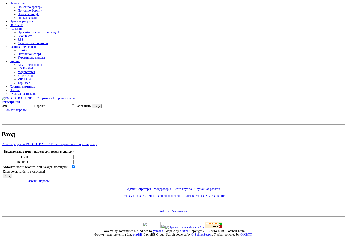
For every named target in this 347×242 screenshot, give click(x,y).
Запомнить (83, 106)
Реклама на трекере (23, 93)
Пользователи (27, 17)
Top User (24, 83)
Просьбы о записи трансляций (38, 32)
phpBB (137, 234)
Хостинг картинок (22, 86)
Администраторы (30, 64)
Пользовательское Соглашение (203, 195)
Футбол (23, 50)
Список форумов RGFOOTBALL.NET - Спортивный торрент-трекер (49, 144)
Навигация (17, 3)
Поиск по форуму (30, 10)
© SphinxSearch (201, 234)
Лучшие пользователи (33, 43)
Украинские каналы (31, 57)
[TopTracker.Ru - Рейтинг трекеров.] (213, 227)
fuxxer (184, 231)
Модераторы (26, 72)
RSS (20, 39)
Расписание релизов (23, 46)
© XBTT (246, 234)
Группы (15, 61)
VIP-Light (24, 79)
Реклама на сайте (134, 195)
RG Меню (16, 28)
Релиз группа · (184, 189)
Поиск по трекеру (30, 7)
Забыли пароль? (16, 110)
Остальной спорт (29, 54)
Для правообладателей (164, 195)
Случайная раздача (207, 189)
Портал (15, 90)
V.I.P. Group (26, 75)
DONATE (16, 25)
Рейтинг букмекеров (173, 211)
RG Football (26, 68)
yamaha (158, 231)
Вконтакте (25, 36)
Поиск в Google (28, 14)
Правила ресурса (21, 21)
